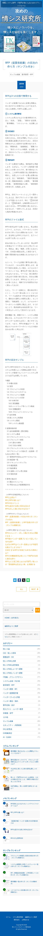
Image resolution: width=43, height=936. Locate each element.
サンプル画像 (21, 721)
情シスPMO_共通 (21, 661)
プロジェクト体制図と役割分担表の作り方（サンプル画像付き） (24, 857)
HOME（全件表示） (12, 618)
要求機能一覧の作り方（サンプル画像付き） (24, 882)
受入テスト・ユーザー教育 (21, 709)
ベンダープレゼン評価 (21, 697)
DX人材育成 (21, 729)
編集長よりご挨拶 (11, 626)
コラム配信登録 (18, 917)
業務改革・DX (21, 657)
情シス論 (21, 649)
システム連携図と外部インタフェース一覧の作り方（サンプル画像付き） (24, 865)
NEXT (33, 589)
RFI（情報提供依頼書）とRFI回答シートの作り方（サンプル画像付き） (24, 874)
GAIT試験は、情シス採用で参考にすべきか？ (24, 787)
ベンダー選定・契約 (21, 701)
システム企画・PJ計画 (21, 681)
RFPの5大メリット (12, 503)
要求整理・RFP (21, 685)
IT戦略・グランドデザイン (21, 677)
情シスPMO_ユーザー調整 (21, 669)
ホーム (8, 917)
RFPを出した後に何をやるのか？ (17, 509)
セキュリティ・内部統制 (21, 725)
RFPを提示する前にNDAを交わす (17, 506)
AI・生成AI (21, 737)
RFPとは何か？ (11, 497)
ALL (21, 589)
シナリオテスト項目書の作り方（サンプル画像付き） (24, 891)
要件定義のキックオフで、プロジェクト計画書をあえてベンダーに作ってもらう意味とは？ (24, 762)
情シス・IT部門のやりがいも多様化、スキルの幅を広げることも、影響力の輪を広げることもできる (24, 779)
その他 (21, 717)
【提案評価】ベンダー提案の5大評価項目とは (24, 822)
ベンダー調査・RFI (21, 689)
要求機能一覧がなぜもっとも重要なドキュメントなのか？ (24, 752)
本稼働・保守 (21, 713)
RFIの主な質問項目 (17, 838)
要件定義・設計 (21, 705)
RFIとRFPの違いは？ (13, 500)
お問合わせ (25, 920)
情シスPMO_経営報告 (21, 665)
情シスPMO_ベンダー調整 (21, 673)
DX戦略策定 (21, 733)
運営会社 (17, 920)
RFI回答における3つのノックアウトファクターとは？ (25, 805)
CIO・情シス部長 (21, 653)
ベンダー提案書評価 (21, 693)
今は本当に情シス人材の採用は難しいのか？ (24, 770)
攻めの (21, 15)
